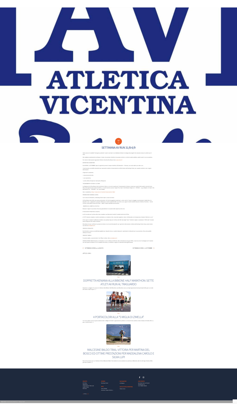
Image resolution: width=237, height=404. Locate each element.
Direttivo (85, 388)
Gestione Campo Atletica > (107, 390)
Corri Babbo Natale (142, 385)
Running (127, 3)
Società (117, 3)
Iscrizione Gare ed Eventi (141, 3)
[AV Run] (90, 6)
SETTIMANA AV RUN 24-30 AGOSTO (94, 248)
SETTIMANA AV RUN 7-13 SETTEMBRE (142, 248)
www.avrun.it (119, 160)
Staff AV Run (86, 387)
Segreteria (85, 384)
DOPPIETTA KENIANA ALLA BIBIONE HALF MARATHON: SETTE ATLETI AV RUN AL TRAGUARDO (118, 282)
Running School (104, 383)
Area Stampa (104, 388)
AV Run (85, 393)
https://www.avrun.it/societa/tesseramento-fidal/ (103, 192)
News (122, 3)
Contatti (151, 3)
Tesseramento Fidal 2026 (88, 385)
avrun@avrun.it (91, 225)
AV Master (122, 383)
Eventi (132, 3)
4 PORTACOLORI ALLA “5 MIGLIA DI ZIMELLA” (118, 317)
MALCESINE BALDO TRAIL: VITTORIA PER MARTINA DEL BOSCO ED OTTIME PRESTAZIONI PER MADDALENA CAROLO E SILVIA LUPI (118, 353)
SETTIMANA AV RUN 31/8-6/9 (118, 147)
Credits (24, 401)
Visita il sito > (123, 389)
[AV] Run (85, 383)
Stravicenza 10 (141, 384)
